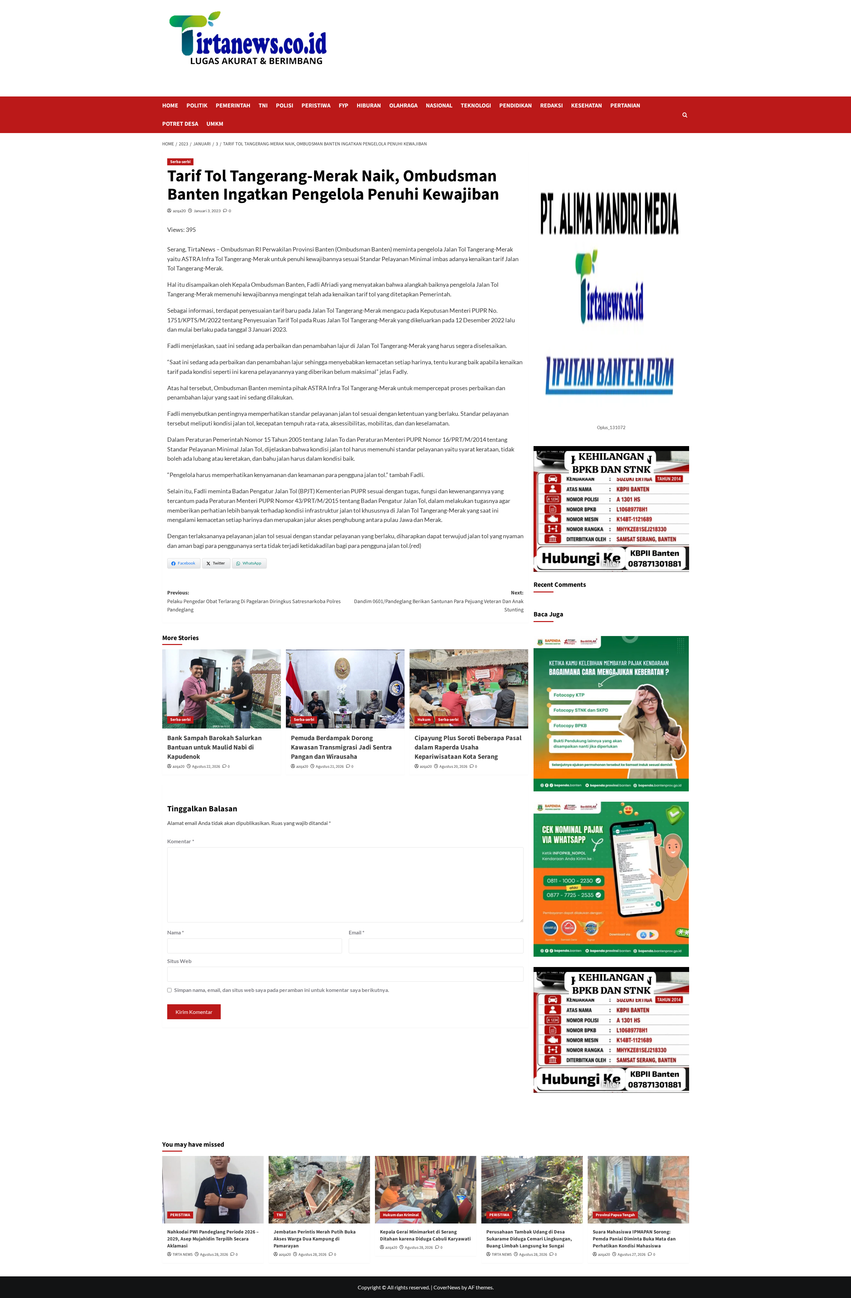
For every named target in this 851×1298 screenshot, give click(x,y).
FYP (343, 105)
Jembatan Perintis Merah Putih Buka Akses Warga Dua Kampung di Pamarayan (315, 1238)
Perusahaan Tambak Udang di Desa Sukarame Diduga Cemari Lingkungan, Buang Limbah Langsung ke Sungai (529, 1238)
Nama (175, 932)
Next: (439, 601)
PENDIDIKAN (515, 105)
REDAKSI (551, 105)
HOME (170, 105)
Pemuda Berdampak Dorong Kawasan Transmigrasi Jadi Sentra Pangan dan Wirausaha (341, 747)
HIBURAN (369, 105)
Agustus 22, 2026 (206, 766)
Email (356, 932)
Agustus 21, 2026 (330, 766)
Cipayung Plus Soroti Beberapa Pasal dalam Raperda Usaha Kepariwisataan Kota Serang (468, 747)
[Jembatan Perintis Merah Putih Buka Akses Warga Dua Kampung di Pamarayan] (319, 1189)
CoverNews (446, 1287)
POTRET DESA (180, 124)
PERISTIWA (316, 105)
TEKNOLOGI (476, 105)
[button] (685, 115)
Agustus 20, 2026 (453, 766)
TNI (263, 105)
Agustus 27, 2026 (632, 1254)
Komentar (180, 841)
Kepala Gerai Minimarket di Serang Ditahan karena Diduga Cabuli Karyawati (425, 1235)
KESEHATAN (586, 105)
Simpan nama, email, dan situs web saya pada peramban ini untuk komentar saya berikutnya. (281, 990)
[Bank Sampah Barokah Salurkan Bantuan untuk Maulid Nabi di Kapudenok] (221, 689)
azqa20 (179, 210)
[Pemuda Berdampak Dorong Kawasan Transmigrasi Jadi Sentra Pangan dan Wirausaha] (345, 689)
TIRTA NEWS (182, 1254)
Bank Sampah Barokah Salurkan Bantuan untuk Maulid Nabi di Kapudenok (214, 747)
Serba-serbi (180, 162)
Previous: (254, 601)
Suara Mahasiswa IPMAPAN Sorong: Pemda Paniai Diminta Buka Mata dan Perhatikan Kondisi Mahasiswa (634, 1238)
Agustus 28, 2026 (214, 1254)
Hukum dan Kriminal (401, 1215)
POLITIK (196, 105)
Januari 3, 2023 (207, 210)
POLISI (284, 105)
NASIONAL (439, 105)
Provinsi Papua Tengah (615, 1215)
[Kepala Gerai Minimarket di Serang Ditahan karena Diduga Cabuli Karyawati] (425, 1189)
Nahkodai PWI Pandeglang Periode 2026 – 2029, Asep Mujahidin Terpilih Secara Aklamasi (213, 1238)
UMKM (214, 124)
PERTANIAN (625, 105)
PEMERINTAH (233, 105)
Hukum (424, 720)
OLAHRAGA (403, 105)
